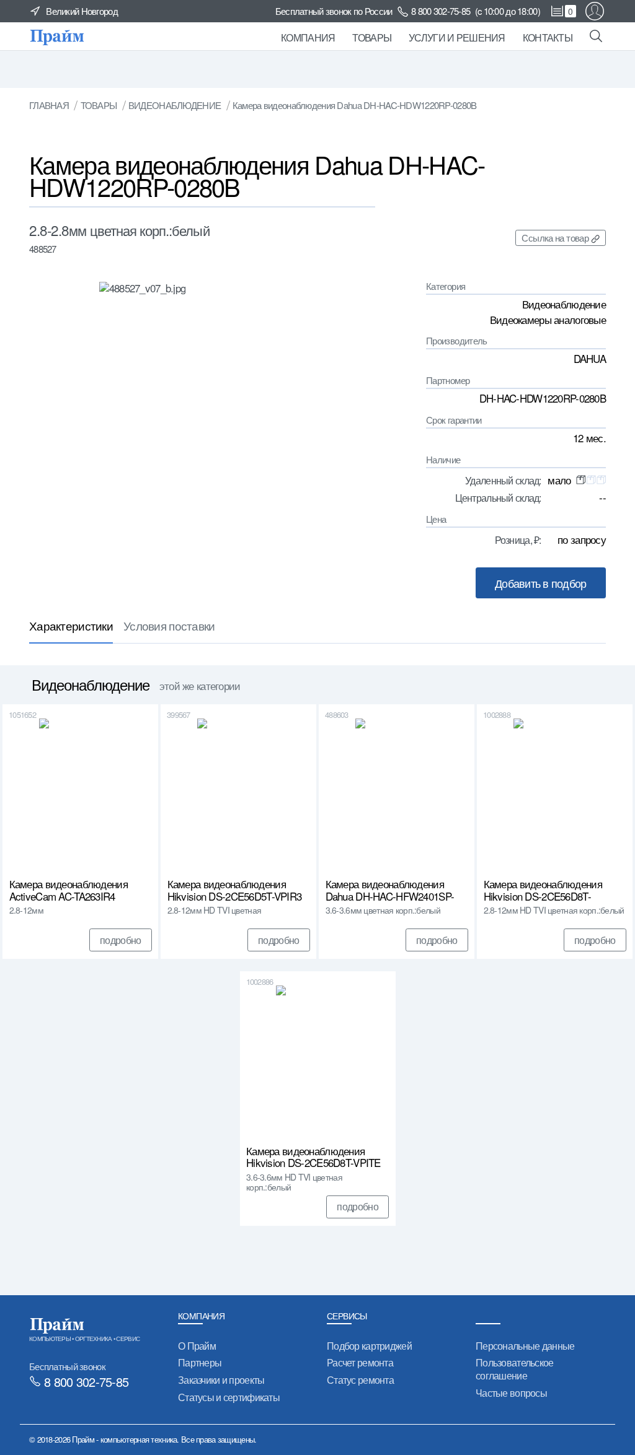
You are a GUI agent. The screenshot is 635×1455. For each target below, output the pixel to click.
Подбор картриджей (369, 1346)
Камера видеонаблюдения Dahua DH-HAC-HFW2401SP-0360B (390, 890)
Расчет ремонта (360, 1362)
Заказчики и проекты (221, 1380)
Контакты (547, 37)
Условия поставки (169, 625)
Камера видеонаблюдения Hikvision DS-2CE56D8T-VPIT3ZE (543, 890)
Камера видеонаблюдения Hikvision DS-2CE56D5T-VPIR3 (234, 890)
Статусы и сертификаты (229, 1397)
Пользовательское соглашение (515, 1369)
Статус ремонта (360, 1380)
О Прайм (197, 1346)
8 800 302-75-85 (440, 11)
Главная (49, 104)
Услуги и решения (457, 37)
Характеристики (71, 625)
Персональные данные (525, 1346)
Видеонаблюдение (174, 104)
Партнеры (199, 1362)
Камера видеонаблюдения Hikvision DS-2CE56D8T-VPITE (313, 1157)
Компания (308, 37)
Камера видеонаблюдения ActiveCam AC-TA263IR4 (68, 890)
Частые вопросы (511, 1393)
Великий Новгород (82, 10)
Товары (371, 37)
